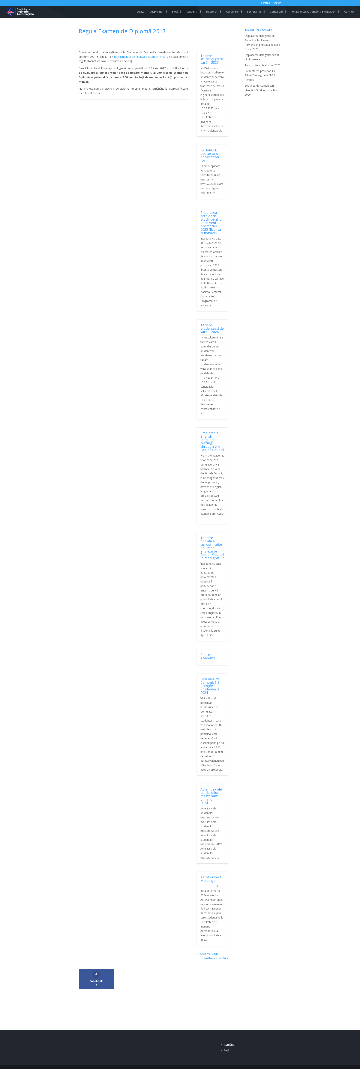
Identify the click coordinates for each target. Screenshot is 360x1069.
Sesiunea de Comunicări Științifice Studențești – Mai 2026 (261, 90)
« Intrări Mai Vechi (207, 953)
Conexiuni (276, 11)
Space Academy (207, 656)
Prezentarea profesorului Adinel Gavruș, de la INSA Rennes (260, 75)
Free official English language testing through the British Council (212, 441)
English (277, 3)
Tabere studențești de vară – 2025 (212, 59)
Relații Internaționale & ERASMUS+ (313, 11)
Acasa (141, 11)
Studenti (191, 11)
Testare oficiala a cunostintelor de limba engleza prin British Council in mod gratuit (212, 547)
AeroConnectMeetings (210, 879)
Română (265, 3)
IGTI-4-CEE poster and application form (209, 155)
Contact (349, 11)
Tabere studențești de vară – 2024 (212, 328)
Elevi (175, 11)
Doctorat (212, 11)
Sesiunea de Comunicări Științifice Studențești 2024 (210, 686)
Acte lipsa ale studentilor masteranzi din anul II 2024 (211, 796)
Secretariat (254, 11)
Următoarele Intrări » (215, 958)
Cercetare (232, 11)
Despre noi (156, 11)
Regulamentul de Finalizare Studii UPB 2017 (141, 56)
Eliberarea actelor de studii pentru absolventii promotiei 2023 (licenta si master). (211, 222)
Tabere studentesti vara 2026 (262, 65)
